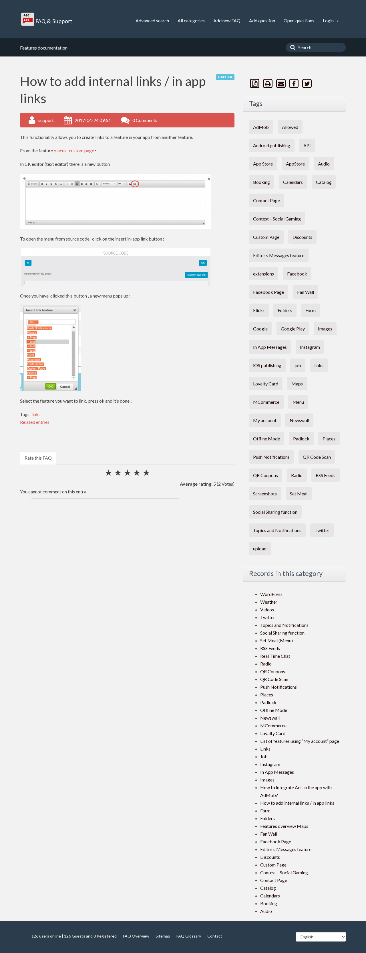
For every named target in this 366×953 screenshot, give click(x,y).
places (60, 150)
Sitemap (163, 936)
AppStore (295, 163)
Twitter (322, 530)
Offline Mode (266, 438)
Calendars (293, 182)
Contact (214, 936)
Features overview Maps (284, 826)
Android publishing (271, 145)
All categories (191, 20)
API (307, 145)
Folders (285, 310)
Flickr (258, 310)
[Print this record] (268, 83)
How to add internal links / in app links (297, 803)
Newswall (299, 420)
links (36, 414)
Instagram (310, 347)
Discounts (302, 237)
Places (329, 438)
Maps (297, 383)
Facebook (297, 273)
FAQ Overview (136, 936)
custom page (81, 150)
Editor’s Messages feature (278, 255)
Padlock (301, 438)
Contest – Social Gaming (277, 218)
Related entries (34, 422)
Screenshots (265, 493)
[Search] (291, 47)
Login (329, 20)
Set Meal (298, 493)
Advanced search (152, 20)
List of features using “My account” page (299, 741)
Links (265, 748)
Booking (261, 182)
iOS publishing (267, 365)
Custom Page (266, 237)
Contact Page (266, 200)
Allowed (290, 127)
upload (259, 548)
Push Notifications (271, 457)
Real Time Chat (275, 656)
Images (325, 328)
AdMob (261, 127)
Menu (298, 402)
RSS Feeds (325, 475)
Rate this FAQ (38, 457)
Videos (267, 609)
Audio (324, 163)
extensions (263, 273)
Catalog (324, 182)
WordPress (271, 594)
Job (264, 756)
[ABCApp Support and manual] (47, 19)
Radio (297, 475)
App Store (263, 163)
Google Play (293, 328)
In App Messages (270, 347)
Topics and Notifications (277, 530)
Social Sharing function (275, 512)
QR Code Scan (317, 457)
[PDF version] (255, 83)
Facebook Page (268, 292)
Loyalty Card (265, 383)
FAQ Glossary (188, 936)
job (298, 365)
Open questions (299, 20)
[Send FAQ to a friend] (281, 83)
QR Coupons (265, 475)
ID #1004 (225, 77)
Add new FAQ (226, 20)
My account (265, 420)
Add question (262, 20)
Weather (268, 602)
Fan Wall (305, 292)
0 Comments (144, 120)
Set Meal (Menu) (276, 640)
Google (260, 328)
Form (310, 310)
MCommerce (266, 402)
